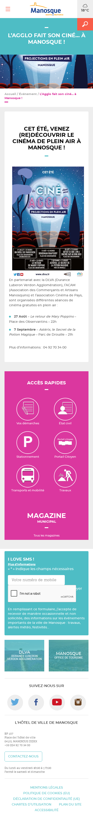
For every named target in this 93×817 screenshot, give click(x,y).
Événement (28, 94)
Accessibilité (46, 810)
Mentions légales (46, 787)
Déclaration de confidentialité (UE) (46, 799)
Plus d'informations (21, 564)
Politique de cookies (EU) (46, 793)
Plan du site (70, 804)
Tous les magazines (47, 535)
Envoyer (74, 588)
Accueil (10, 94)
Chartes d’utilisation (31, 804)
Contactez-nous (23, 756)
